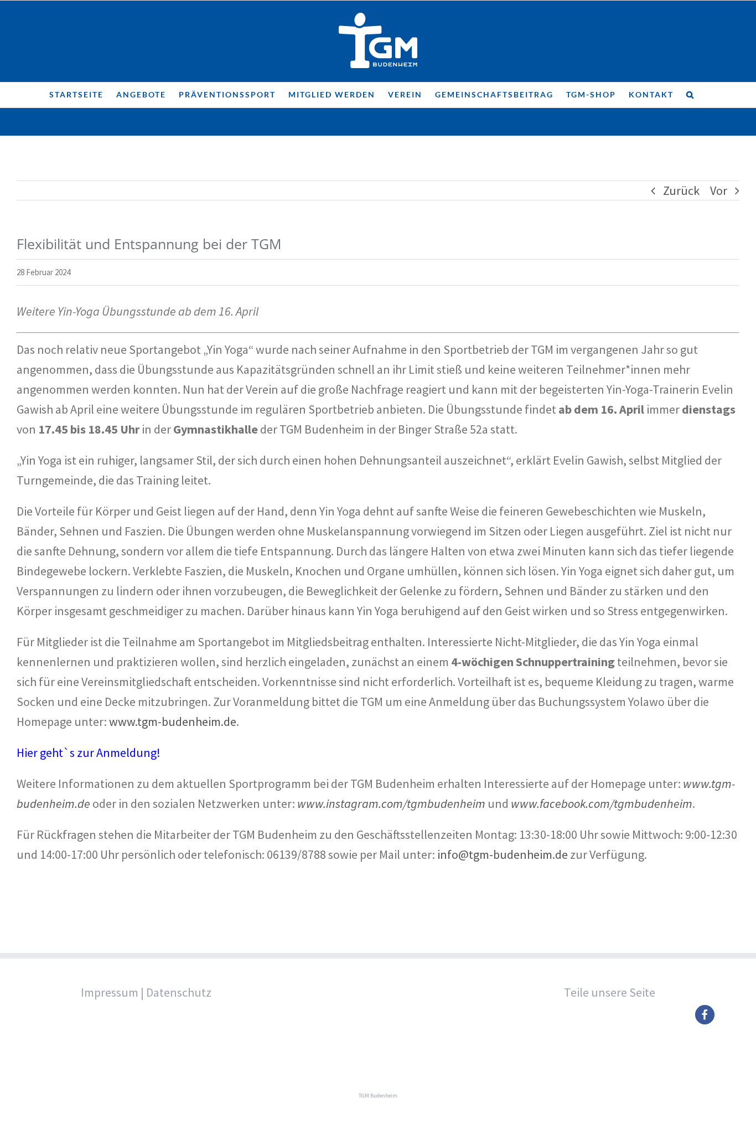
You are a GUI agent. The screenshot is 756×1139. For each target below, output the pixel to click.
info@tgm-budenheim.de (502, 854)
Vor (718, 190)
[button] (690, 95)
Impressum (109, 992)
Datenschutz (178, 992)
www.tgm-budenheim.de (172, 721)
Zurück (681, 190)
